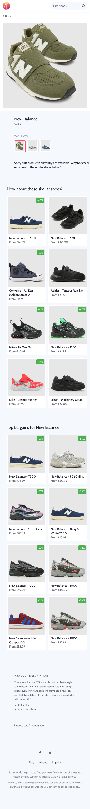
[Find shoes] (83, 5)
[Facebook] (40, 753)
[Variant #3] (45, 146)
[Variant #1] (20, 146)
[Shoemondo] (27, 6)
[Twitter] (50, 753)
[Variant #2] (33, 146)
